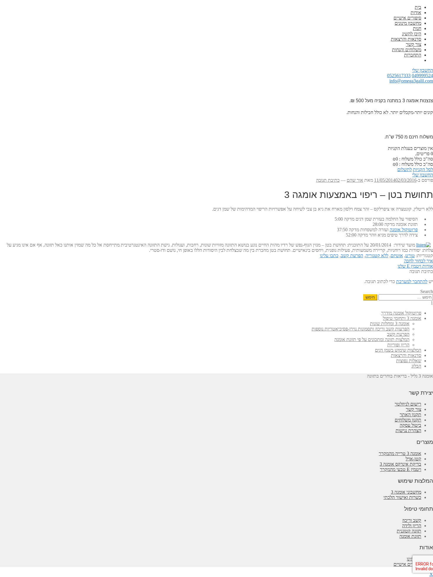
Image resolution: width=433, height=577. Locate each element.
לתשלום (404, 169)
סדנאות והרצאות (406, 39)
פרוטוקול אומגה (404, 229)
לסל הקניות (423, 169)
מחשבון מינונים (408, 23)
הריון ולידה (411, 525)
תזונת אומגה (410, 536)
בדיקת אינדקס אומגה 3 (400, 464)
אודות (416, 12)
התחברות (412, 54)
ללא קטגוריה (377, 255)
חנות (417, 28)
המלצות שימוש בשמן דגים (398, 350)
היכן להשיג (411, 33)
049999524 (422, 75)
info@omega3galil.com (411, 80)
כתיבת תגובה (328, 180)
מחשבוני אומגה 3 (406, 492)
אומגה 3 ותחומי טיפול (402, 318)
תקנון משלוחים (408, 419)
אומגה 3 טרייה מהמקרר (400, 453)
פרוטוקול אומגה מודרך (401, 312)
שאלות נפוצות (408, 360)
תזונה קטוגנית (409, 530)
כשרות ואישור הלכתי (402, 497)
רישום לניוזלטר (408, 403)
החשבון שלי (422, 70)
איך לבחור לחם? (418, 260)
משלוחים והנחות (406, 49)
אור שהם (355, 180)
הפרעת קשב (352, 255)
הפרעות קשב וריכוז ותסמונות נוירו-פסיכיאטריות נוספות (360, 328)
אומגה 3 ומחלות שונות (389, 323)
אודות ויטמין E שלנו (415, 266)
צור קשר (413, 44)
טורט (410, 255)
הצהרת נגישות (408, 430)
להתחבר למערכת (411, 281)
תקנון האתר (410, 414)
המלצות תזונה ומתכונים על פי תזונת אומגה (371, 339)
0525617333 (399, 75)
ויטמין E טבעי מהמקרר (400, 469)
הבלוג (416, 365)
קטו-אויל (413, 458)
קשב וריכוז (411, 520)
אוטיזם (397, 255)
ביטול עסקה (410, 425)
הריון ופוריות (398, 344)
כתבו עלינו (329, 255)
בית (418, 7)
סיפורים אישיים (407, 17)
